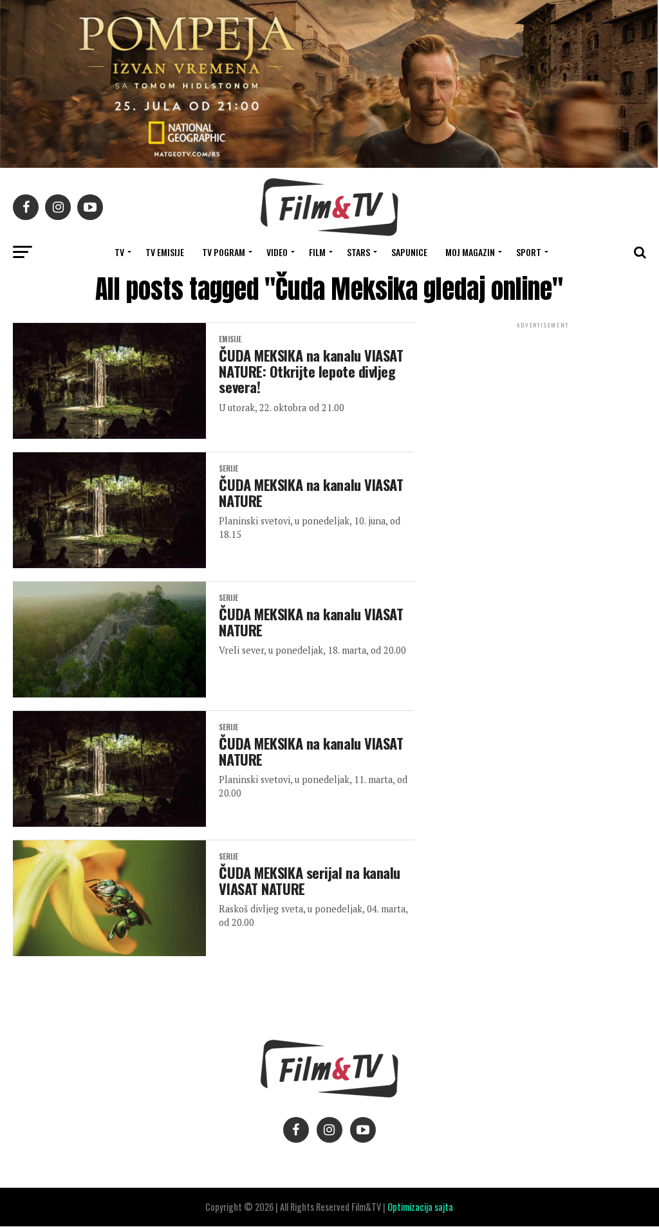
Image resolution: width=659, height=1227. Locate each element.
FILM (317, 252)
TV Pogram (223, 252)
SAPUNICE (409, 252)
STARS (358, 252)
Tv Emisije (164, 252)
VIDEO (277, 252)
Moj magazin (470, 252)
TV (119, 252)
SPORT (528, 252)
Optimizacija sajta (420, 1206)
